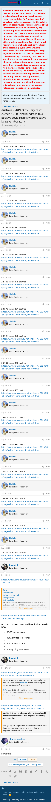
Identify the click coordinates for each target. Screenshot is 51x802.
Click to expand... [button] (26, 608)
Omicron (23, 682)
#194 (48, 494)
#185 (48, 250)
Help (42, 792)
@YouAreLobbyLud (11, 595)
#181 (48, 142)
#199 (48, 749)
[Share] (43, 141)
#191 (48, 412)
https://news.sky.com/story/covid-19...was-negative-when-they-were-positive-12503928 (22, 707)
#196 (48, 548)
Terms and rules (19, 792)
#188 (48, 331)
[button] (2, 788)
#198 (48, 668)
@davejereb (8, 592)
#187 (48, 304)
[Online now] (6, 743)
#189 (48, 358)
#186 (48, 277)
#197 (48, 575)
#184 (48, 223)
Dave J (5, 590)
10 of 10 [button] (33, 759)
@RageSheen (8, 597)
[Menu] (4, 3)
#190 (48, 385)
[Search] (47, 3)
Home (4, 794)
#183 (48, 196)
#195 (48, 521)
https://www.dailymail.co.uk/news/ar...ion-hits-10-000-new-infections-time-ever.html (24, 674)
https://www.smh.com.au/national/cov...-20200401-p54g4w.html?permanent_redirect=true (25, 150)
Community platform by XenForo (23, 800)
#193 (48, 467)
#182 (48, 169)
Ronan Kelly (8, 125)
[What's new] (42, 3)
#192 (48, 439)
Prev (24, 759)
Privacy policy (32, 792)
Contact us (6, 792)
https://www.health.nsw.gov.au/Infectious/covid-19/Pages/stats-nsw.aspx (24, 617)
